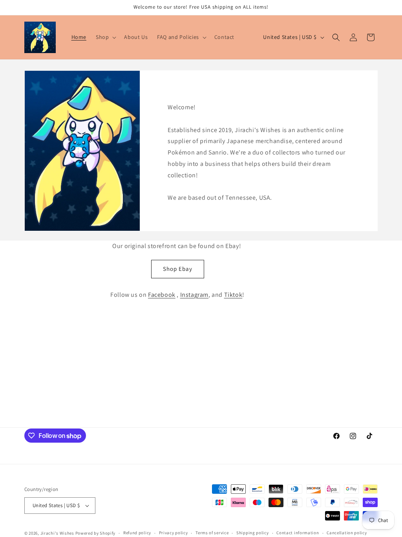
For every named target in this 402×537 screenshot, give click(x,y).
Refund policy (137, 532)
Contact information (297, 532)
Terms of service (212, 532)
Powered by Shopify (95, 533)
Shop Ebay (177, 268)
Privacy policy (173, 532)
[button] (105, 37)
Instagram (194, 295)
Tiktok (233, 295)
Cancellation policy (347, 532)
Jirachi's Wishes (57, 533)
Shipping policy (252, 532)
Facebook (161, 295)
